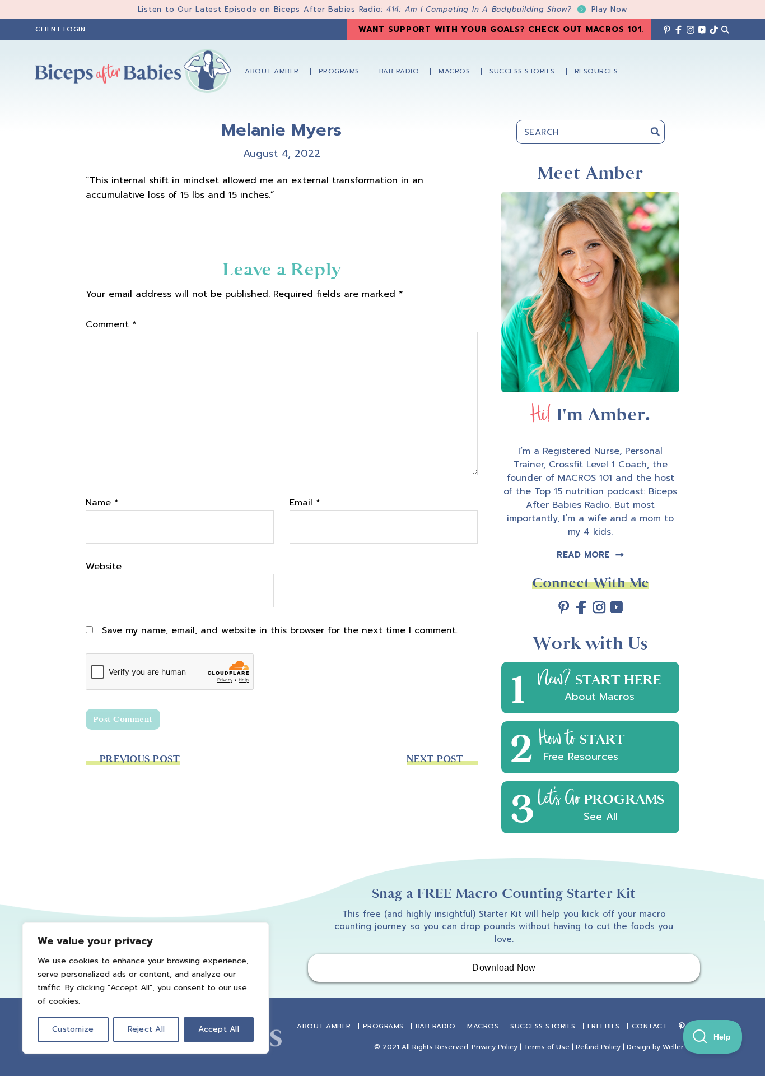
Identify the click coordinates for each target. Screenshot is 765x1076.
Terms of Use (547, 1047)
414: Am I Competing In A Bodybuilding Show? (507, 9)
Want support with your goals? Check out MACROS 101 (500, 29)
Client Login (60, 29)
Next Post (435, 759)
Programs (383, 1026)
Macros (482, 1026)
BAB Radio (436, 1026)
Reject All (146, 1029)
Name (102, 502)
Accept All (218, 1029)
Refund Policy (598, 1047)
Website (104, 566)
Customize (73, 1029)
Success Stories (543, 1026)
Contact (650, 1026)
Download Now (503, 967)
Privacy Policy (494, 1047)
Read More (583, 555)
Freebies (603, 1026)
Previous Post (140, 759)
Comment (111, 324)
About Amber (324, 1026)
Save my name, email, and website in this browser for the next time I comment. (280, 630)
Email (305, 502)
